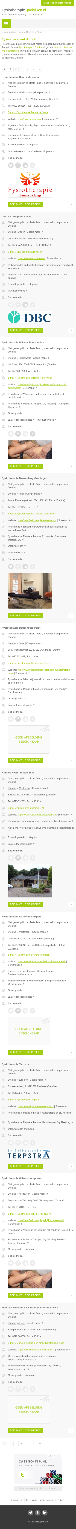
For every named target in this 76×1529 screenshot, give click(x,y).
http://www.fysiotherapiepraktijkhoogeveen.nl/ (41, 1220)
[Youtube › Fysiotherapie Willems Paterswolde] (32, 434)
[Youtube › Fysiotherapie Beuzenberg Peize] (32, 719)
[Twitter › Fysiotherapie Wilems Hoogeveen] (11, 1263)
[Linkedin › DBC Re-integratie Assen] (25, 304)
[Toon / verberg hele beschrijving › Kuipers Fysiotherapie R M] (41, 821)
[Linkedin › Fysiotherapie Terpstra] (25, 1143)
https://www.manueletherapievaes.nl (36, 1349)
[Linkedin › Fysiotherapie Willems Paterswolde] (25, 434)
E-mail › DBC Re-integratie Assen (25, 252)
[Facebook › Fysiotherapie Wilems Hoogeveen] (18, 1263)
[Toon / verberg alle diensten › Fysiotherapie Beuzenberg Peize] (41, 690)
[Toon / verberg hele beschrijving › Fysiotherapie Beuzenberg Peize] (41, 681)
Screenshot (50, 119)
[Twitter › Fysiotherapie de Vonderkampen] (11, 1011)
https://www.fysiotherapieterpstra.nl (36, 1106)
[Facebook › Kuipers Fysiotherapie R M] (18, 858)
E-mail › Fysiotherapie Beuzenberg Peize (29, 663)
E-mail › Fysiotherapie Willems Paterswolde (30, 377)
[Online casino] (38, 1455)
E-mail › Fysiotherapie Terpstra (23, 1099)
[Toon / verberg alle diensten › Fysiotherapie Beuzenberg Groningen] (41, 538)
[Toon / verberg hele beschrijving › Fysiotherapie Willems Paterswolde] (41, 395)
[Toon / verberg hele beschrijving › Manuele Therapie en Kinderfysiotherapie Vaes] (41, 1357)
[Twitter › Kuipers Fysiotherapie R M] (11, 858)
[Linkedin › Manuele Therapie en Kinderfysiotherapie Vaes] (25, 1389)
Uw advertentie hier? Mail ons (38, 1488)
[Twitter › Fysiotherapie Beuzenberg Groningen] (11, 566)
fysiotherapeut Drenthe (30, 47)
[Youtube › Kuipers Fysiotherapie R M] (32, 858)
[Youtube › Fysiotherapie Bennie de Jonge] (32, 165)
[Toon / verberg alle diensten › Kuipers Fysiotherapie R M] (41, 829)
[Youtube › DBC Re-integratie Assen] (32, 304)
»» (40, 69)
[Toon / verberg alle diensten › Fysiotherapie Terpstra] (41, 1122)
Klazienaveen (25, 92)
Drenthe (12, 92)
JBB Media (35, 1522)
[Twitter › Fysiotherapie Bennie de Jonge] (11, 165)
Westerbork (24, 788)
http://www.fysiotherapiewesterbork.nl (37, 814)
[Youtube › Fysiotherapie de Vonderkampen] (32, 1011)
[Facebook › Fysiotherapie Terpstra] (18, 1143)
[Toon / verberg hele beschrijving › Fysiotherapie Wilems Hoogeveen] (41, 1231)
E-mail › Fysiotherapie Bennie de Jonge (28, 112)
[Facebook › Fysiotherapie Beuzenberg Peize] (18, 719)
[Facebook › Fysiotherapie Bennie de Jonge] (18, 165)
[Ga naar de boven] (71, 204)
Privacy (44, 1522)
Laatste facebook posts (41, 151)
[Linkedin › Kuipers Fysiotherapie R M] (25, 858)
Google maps (42, 92)
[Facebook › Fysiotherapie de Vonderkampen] (18, 1011)
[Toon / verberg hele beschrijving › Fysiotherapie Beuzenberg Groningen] (41, 528)
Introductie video (18, 290)
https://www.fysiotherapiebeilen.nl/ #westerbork (42, 961)
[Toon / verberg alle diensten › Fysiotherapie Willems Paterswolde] (41, 405)
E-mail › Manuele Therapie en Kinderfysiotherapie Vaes (36, 1343)
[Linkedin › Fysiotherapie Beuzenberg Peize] (25, 719)
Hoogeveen (24, 1193)
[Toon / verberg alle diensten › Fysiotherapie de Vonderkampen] (41, 982)
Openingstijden (17, 413)
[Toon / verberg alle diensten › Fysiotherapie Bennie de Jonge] (41, 136)
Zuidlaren (23, 1079)
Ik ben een (57, 3)
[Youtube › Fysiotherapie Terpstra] (32, 1143)
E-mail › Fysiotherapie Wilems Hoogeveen (29, 1213)
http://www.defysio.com (30, 119)
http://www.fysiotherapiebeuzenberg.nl (37, 520)
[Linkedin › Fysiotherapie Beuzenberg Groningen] (25, 566)
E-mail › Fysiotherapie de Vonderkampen (28, 954)
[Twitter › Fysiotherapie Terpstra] (11, 1143)
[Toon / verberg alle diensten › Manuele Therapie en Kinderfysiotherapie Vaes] (41, 1367)
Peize (21, 493)
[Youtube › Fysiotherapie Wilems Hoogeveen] (32, 1263)
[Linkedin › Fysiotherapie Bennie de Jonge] (25, 165)
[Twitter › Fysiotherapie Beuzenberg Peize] (11, 719)
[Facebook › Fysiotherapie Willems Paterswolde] (18, 434)
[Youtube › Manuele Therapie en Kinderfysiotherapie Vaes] (32, 1389)
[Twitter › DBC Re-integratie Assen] (11, 304)
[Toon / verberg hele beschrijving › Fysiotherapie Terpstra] (41, 1114)
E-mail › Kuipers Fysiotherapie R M (26, 808)
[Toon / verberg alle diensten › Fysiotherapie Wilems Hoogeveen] (41, 1241)
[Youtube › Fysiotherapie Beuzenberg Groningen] (32, 566)
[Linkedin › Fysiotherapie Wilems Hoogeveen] (25, 1263)
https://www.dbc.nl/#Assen (31, 258)
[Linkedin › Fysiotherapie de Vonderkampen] (25, 1011)
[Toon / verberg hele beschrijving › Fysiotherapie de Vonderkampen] (41, 972)
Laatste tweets (17, 151)
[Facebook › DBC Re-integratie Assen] (18, 304)
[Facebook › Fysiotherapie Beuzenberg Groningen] (18, 566)
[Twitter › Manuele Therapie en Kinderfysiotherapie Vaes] (11, 1389)
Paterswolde (25, 358)
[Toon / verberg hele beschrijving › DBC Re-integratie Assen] (41, 266)
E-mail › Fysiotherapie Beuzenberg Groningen (31, 513)
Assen (21, 232)
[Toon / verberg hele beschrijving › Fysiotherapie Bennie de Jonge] (41, 127)
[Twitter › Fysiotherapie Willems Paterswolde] (11, 434)
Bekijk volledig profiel (25, 204)
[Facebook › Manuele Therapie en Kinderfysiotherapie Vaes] (18, 1389)
